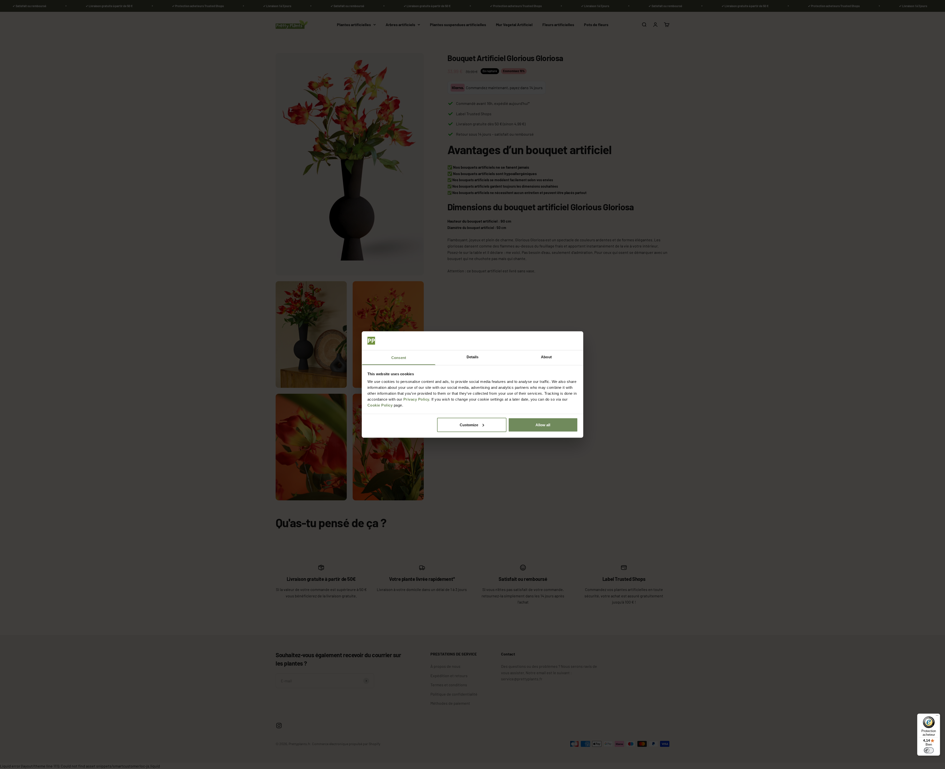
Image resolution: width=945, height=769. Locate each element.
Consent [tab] (398, 358)
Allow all (543, 425)
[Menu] (937, 717)
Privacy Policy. (416, 399)
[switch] (929, 750)
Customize (469, 425)
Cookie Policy (380, 405)
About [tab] (546, 357)
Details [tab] (473, 357)
